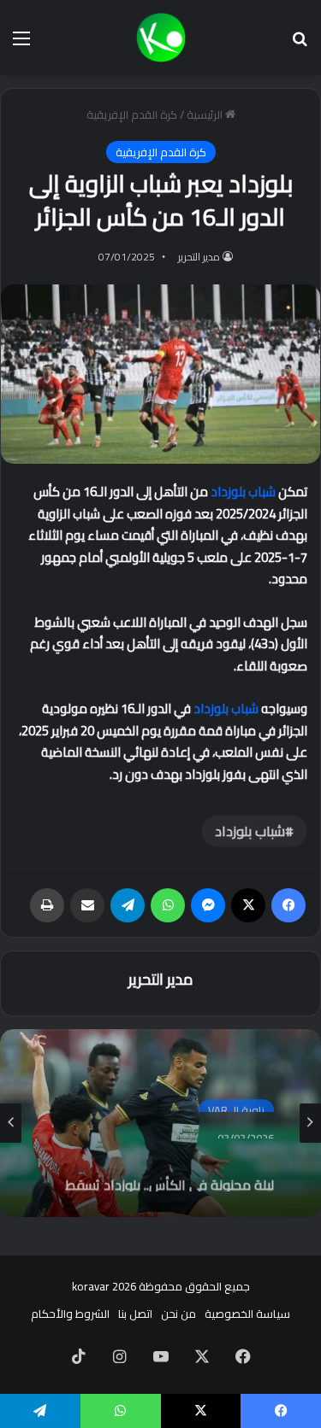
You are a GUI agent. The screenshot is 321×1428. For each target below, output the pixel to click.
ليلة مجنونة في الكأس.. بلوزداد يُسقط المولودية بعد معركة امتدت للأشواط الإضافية (169, 1172)
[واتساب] (168, 905)
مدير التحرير (199, 256)
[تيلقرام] (127, 905)
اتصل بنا (135, 1313)
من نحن (178, 1313)
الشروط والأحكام (70, 1313)
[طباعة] (47, 905)
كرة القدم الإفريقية (131, 114)
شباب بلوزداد (243, 491)
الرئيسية (206, 114)
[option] (160, 1123)
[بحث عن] (299, 44)
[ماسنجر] (208, 905)
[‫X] (248, 905)
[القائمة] (21, 44)
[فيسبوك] (288, 905)
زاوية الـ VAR (236, 1101)
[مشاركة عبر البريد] (87, 905)
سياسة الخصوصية (247, 1313)
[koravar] (161, 37)
